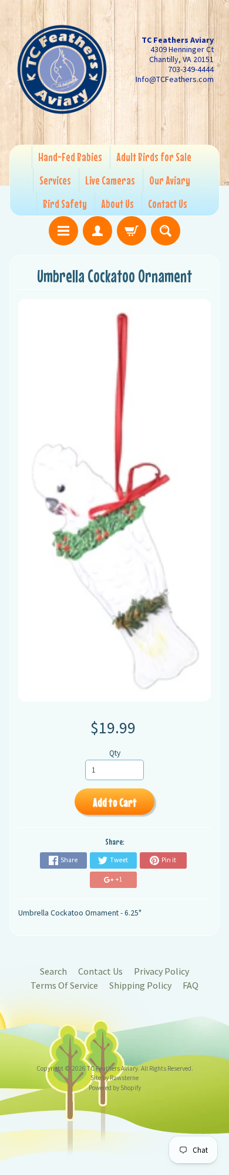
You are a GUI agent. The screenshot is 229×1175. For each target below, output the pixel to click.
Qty (114, 753)
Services (55, 180)
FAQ (190, 985)
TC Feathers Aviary (112, 1068)
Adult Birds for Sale (153, 156)
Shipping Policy (140, 985)
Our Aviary (169, 180)
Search (53, 971)
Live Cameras (110, 180)
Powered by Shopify (115, 1088)
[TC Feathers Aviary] (61, 69)
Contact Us (167, 203)
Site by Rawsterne (114, 1078)
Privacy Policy (161, 971)
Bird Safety (65, 203)
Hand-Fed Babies (70, 156)
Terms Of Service (64, 985)
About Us (117, 203)
